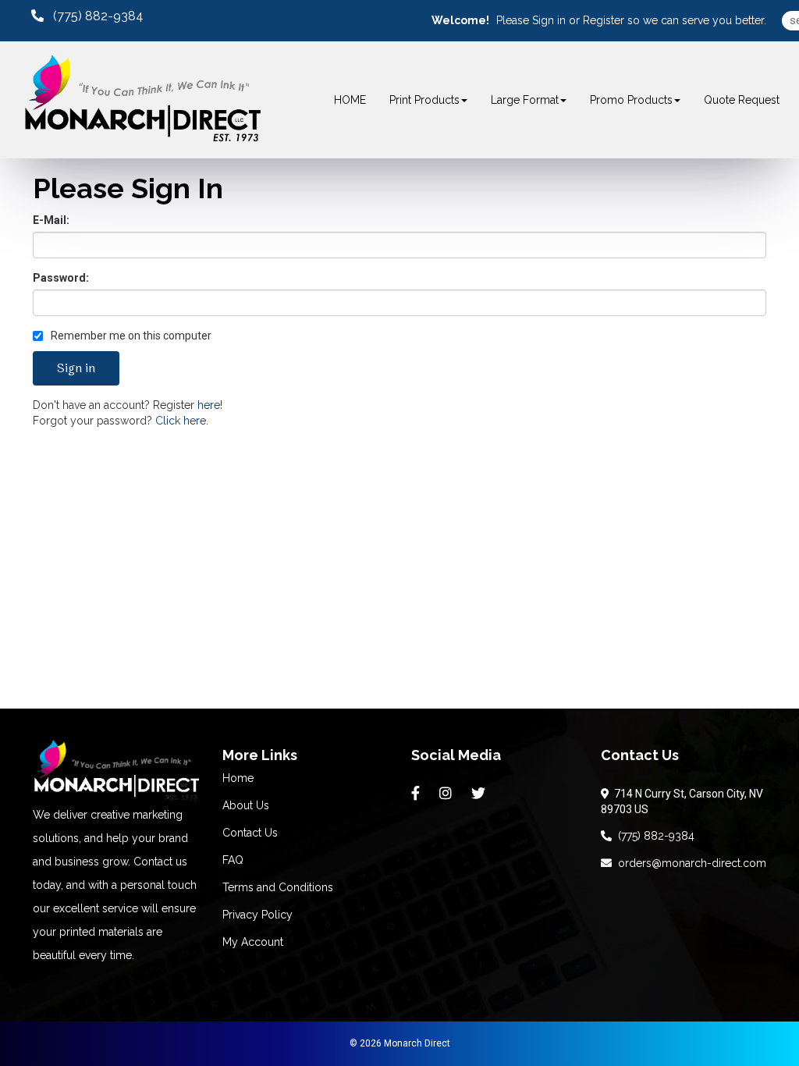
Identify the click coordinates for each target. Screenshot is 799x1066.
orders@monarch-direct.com (689, 863)
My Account (252, 942)
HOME (350, 100)
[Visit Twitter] (480, 793)
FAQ (232, 860)
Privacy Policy (257, 914)
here (208, 405)
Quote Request (741, 100)
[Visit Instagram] (447, 793)
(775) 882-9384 (653, 836)
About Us (245, 805)
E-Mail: (51, 220)
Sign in (549, 20)
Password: (61, 278)
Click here (180, 420)
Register (603, 20)
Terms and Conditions (277, 887)
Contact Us (250, 832)
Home (238, 778)
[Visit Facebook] (417, 793)
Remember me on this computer (129, 335)
